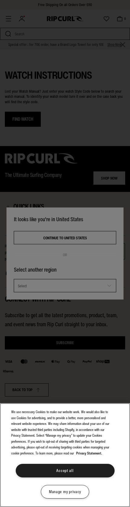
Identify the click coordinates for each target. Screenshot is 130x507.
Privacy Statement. (89, 453)
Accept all (64, 471)
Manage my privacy (65, 492)
